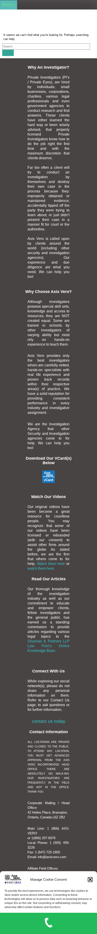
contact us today (48, 721)
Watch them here (51, 564)
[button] (90, 879)
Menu (8, 4)
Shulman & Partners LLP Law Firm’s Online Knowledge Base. (48, 646)
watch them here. (41, 568)
